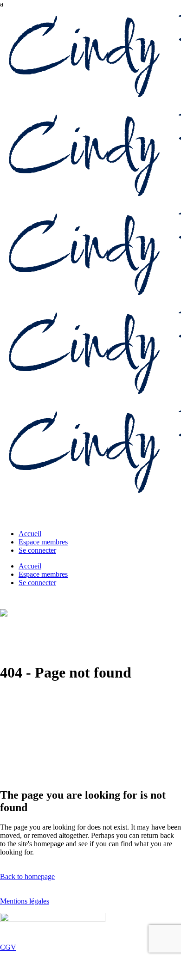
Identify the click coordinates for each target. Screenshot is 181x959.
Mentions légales (24, 901)
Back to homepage (27, 876)
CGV (8, 947)
